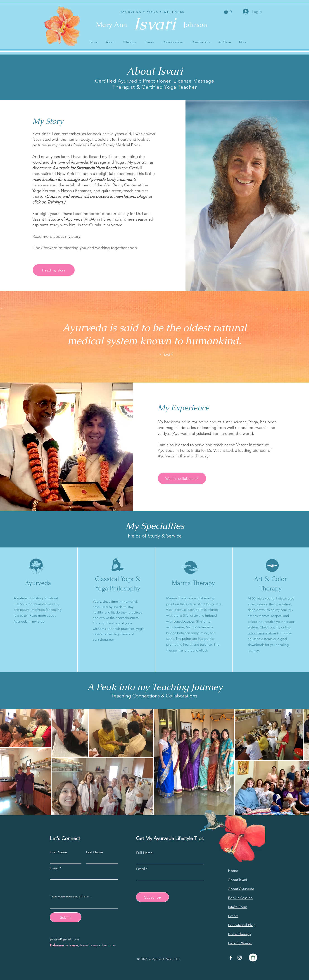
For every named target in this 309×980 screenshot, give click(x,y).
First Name (58, 852)
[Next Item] (301, 762)
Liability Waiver (240, 943)
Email (54, 868)
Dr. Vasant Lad (220, 450)
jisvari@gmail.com (64, 939)
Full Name (144, 853)
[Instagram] (239, 957)
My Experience (183, 408)
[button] (110, 42)
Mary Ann (111, 24)
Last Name (94, 852)
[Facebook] (230, 957)
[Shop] (253, 957)
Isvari (154, 23)
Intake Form (237, 907)
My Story (47, 121)
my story (72, 236)
